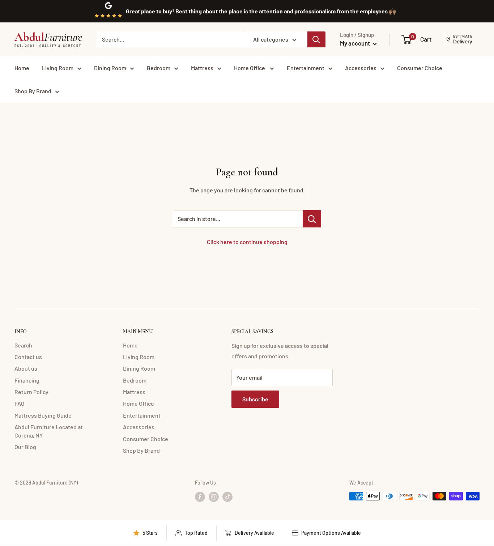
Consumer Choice (419, 67)
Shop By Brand (32, 91)
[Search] (316, 39)
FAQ (19, 403)
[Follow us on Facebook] (200, 497)
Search (23, 345)
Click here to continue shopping (247, 241)
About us (25, 368)
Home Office (250, 67)
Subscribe (255, 399)
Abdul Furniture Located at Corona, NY (48, 430)
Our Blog (25, 446)
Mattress (202, 67)
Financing (26, 380)
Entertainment (305, 67)
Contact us (28, 356)
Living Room (57, 67)
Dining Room (110, 67)
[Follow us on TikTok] (227, 497)
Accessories (360, 67)
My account (355, 43)
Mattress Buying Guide (43, 415)
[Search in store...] (312, 218)
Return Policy (31, 391)
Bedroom (158, 67)
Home (21, 67)
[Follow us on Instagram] (214, 497)
